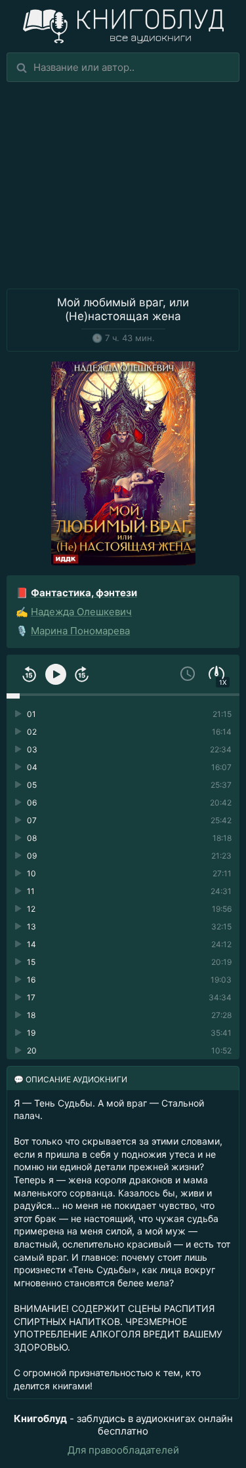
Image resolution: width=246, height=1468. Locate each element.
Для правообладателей (123, 1450)
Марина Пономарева (80, 630)
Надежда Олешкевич (81, 611)
